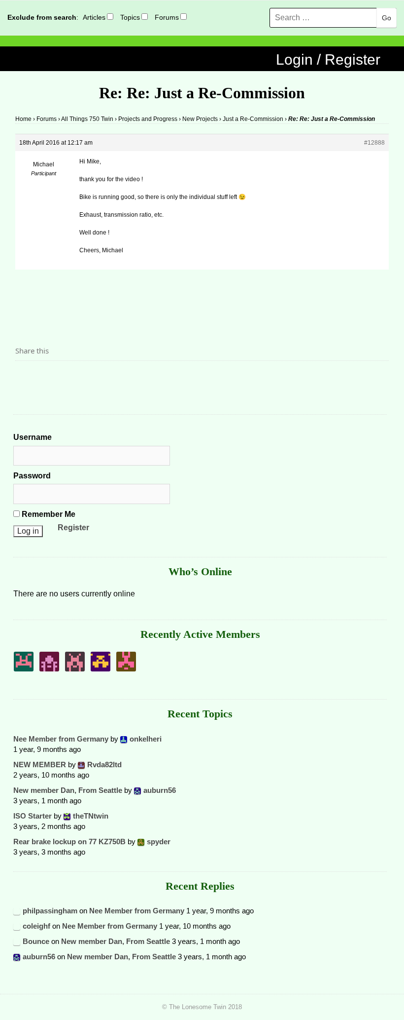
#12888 (374, 142)
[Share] (26, 377)
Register (73, 527)
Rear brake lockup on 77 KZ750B (69, 841)
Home (23, 119)
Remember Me (47, 514)
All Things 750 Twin (87, 119)
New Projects (200, 119)
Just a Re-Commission (253, 119)
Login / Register (328, 59)
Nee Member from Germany (60, 739)
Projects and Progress (147, 119)
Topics (130, 17)
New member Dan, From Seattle (67, 790)
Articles (94, 17)
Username (32, 437)
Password (32, 475)
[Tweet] (46, 377)
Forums (167, 17)
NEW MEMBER (39, 764)
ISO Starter (32, 816)
